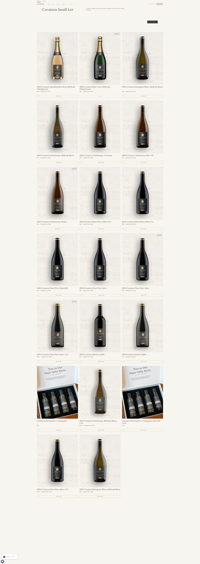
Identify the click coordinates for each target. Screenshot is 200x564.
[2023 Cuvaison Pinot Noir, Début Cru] (142, 193)
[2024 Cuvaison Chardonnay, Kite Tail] (142, 127)
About (58, 4)
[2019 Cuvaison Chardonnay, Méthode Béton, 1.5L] (100, 392)
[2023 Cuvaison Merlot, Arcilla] (100, 326)
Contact (71, 4)
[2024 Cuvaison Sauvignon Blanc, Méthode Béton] (142, 58)
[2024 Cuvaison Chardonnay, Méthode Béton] (57, 127)
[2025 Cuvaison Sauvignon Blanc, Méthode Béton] (100, 461)
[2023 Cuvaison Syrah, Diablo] (142, 326)
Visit (54, 4)
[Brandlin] (44, 1)
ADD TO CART (59, 162)
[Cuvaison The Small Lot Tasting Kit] (57, 392)
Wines (49, 4)
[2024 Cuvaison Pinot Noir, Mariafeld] (57, 259)
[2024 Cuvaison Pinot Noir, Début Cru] (100, 193)
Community (64, 4)
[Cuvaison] (39, 1)
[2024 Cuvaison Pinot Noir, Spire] (100, 259)
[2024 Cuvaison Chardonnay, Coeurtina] (100, 127)
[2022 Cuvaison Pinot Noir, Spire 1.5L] (57, 461)
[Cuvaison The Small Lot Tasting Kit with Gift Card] (142, 392)
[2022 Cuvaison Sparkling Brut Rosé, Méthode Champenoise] (57, 58)
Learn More (100, 496)
